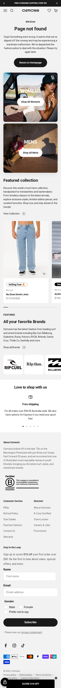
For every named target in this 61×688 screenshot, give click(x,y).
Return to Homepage (30, 62)
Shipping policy (10, 678)
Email (7, 585)
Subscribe (30, 622)
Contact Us (9, 531)
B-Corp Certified (42, 513)
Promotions (40, 531)
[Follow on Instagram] (14, 645)
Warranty (8, 536)
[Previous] (4, 3)
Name (7, 569)
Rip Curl (9, 290)
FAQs (6, 507)
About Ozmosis (42, 507)
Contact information (30, 678)
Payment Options (12, 525)
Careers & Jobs (42, 525)
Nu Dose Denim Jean (17, 294)
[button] (30, 684)
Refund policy (25, 675)
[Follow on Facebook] (5, 645)
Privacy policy (9, 675)
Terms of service (43, 675)
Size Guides (9, 519)
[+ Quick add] (44, 274)
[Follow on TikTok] (23, 645)
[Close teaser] (56, 678)
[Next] (57, 3)
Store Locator (41, 519)
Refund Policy (10, 513)
